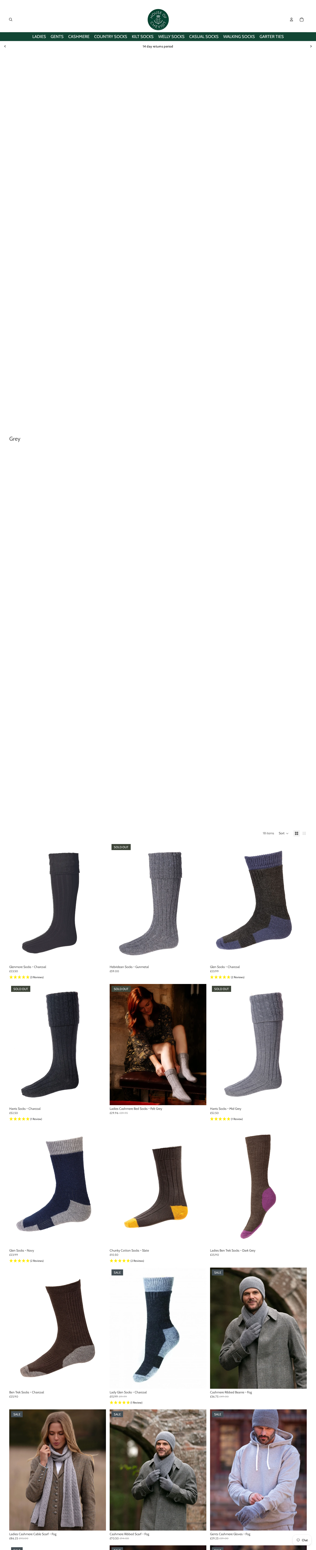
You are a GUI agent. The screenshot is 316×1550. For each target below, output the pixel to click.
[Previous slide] (5, 46)
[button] (284, 833)
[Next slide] (311, 46)
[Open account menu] (291, 19)
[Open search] (11, 19)
